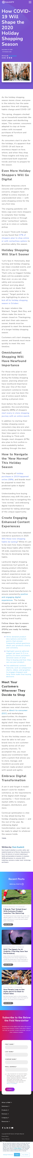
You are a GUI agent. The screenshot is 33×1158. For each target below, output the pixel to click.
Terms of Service (5, 1139)
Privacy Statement (12, 1083)
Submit (9, 1089)
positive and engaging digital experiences (15, 597)
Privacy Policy (5, 1136)
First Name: (9, 1044)
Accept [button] (17, 1154)
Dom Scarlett (13, 55)
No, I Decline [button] (25, 1154)
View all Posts (15, 884)
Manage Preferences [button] (8, 1154)
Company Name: (11, 1059)
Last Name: (9, 1052)
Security (4, 1141)
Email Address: (11, 1067)
